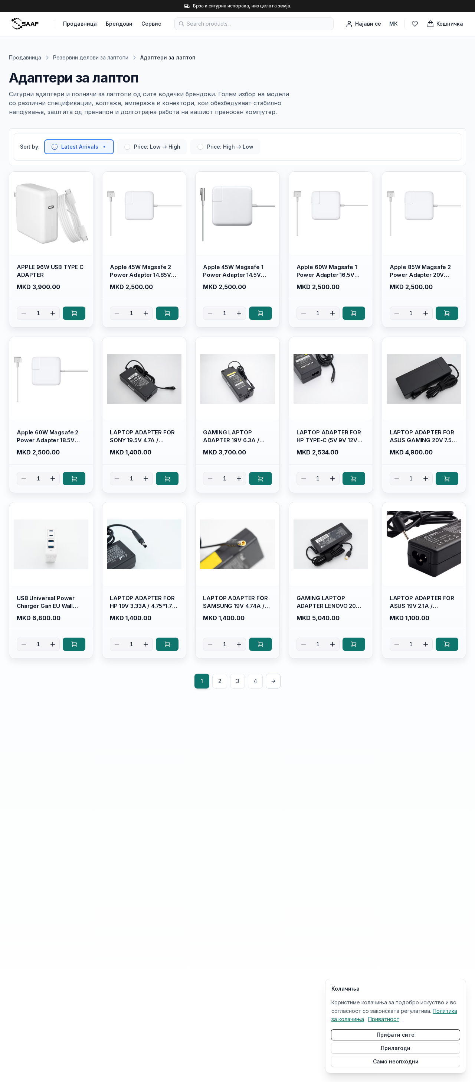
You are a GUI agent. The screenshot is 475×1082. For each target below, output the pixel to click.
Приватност (383, 1019)
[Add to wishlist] (84, 181)
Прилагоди (395, 1048)
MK (393, 23)
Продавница (80, 23)
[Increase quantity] (52, 313)
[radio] (54, 146)
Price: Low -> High (157, 146)
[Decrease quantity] (23, 313)
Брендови (119, 23)
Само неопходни (396, 1061)
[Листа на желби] (415, 23)
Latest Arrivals (79, 146)
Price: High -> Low (230, 146)
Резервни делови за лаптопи (90, 57)
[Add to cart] (74, 313)
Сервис (151, 23)
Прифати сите (396, 1034)
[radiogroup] (152, 146)
